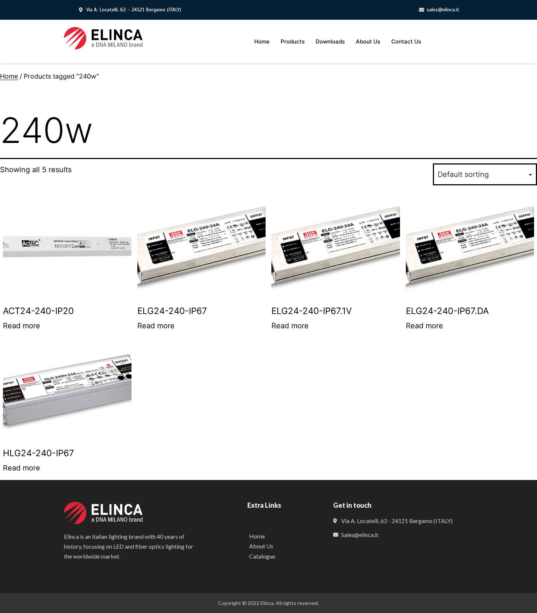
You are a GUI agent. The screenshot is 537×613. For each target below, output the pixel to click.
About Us (368, 41)
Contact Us (406, 41)
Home (262, 41)
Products (293, 41)
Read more (21, 325)
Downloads (330, 41)
